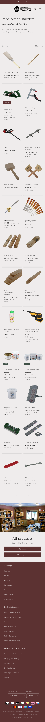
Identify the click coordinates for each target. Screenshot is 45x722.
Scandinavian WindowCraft (14, 711)
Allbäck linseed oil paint (12, 612)
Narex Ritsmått (9, 220)
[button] (4, 9)
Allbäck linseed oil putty (10, 408)
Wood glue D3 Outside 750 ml (11, 331)
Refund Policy (9, 599)
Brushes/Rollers (9, 668)
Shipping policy (34, 714)
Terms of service (23, 714)
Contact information (19, 717)
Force (5, 148)
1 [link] (11, 495)
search (6, 576)
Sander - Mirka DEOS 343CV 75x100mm (32, 331)
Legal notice (29, 717)
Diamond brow (30, 407)
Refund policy (39, 711)
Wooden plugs (9, 255)
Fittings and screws (10, 626)
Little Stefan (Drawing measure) (32, 148)
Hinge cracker (30, 478)
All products (22, 549)
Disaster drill (29, 73)
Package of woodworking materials (8, 292)
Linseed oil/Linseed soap (12, 617)
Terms (6, 590)
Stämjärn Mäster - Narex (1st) (31, 221)
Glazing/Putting (9, 663)
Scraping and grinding (11, 659)
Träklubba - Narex (31, 185)
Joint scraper (8, 478)
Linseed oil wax (9, 622)
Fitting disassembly (10, 636)
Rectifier (7, 443)
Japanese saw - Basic (11, 73)
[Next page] (34, 495)
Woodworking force (31, 108)
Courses (7, 571)
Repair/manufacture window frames (16, 654)
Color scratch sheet (31, 443)
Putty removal (9, 631)
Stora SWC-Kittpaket (32, 369)
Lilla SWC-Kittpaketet (11, 369)
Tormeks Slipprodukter (12, 641)
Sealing (6, 677)
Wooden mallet (9, 185)
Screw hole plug (30, 255)
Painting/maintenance (11, 673)
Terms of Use (8, 594)
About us (7, 580)
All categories (22, 555)
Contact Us (8, 585)
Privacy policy (12, 714)
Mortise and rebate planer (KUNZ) (10, 109)
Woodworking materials (30, 292)
